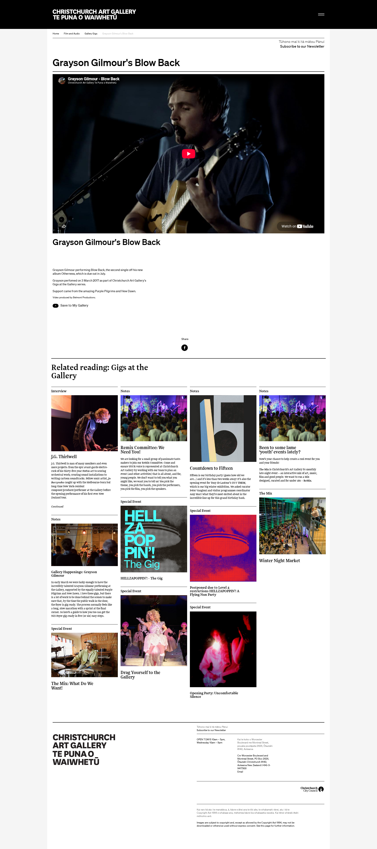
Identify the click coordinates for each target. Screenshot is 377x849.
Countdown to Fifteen (211, 468)
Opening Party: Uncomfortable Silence (214, 694)
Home (56, 33)
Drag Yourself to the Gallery (140, 674)
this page (265, 825)
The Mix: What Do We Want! (72, 685)
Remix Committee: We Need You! (142, 449)
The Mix (265, 493)
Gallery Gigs (91, 33)
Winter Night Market (279, 560)
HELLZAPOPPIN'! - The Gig (141, 578)
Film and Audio (72, 33)
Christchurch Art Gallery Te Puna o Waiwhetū (94, 14)
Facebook (184, 347)
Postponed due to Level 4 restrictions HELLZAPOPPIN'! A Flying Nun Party (214, 591)
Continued (57, 506)
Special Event (131, 501)
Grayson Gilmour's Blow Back (117, 33)
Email (240, 771)
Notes (125, 391)
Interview (59, 391)
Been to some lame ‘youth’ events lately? (279, 449)
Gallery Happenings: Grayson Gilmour (74, 573)
